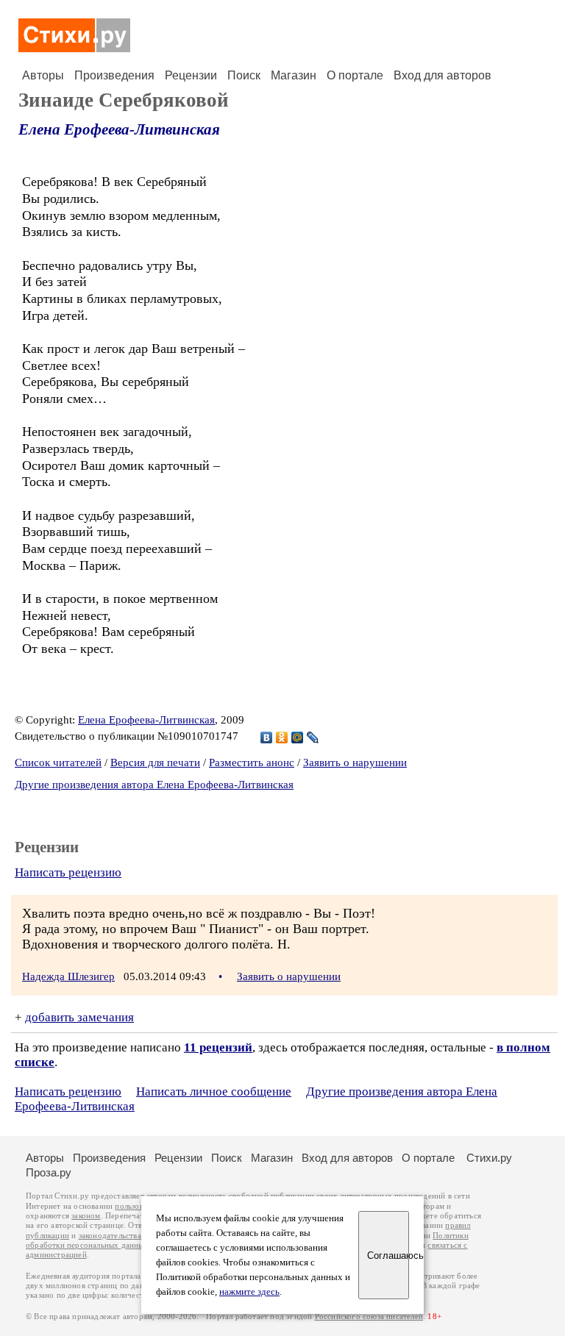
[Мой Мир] (297, 737)
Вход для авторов (442, 75)
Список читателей (58, 762)
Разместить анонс (251, 762)
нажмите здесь (249, 1292)
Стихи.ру (489, 1157)
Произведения (114, 75)
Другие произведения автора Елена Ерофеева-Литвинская (154, 784)
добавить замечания (79, 1017)
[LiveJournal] (313, 737)
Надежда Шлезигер (68, 976)
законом (85, 1216)
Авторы (43, 75)
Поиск (243, 75)
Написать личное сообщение (213, 1092)
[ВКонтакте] (266, 737)
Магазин (293, 75)
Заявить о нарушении (355, 762)
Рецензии (191, 75)
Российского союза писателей (369, 1316)
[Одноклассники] (282, 737)
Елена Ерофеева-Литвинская (119, 129)
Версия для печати (155, 762)
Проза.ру (48, 1172)
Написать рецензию (68, 872)
